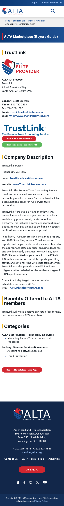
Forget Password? (52, 2)
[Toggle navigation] (60, 11)
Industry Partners (37, 20)
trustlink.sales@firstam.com (26, 112)
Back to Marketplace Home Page (22, 370)
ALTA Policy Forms (33, 458)
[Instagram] (31, 482)
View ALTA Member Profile (19, 138)
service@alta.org (32, 452)
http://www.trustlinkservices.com (29, 116)
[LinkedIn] (18, 482)
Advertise (54, 458)
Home (7, 20)
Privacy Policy (40, 501)
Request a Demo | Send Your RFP (22, 145)
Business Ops (19, 20)
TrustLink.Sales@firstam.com (27, 178)
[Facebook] (24, 482)
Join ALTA (32, 469)
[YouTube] (45, 482)
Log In (34, 2)
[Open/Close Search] (53, 11)
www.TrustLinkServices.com (29, 184)
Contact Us (11, 458)
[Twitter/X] (38, 482)
